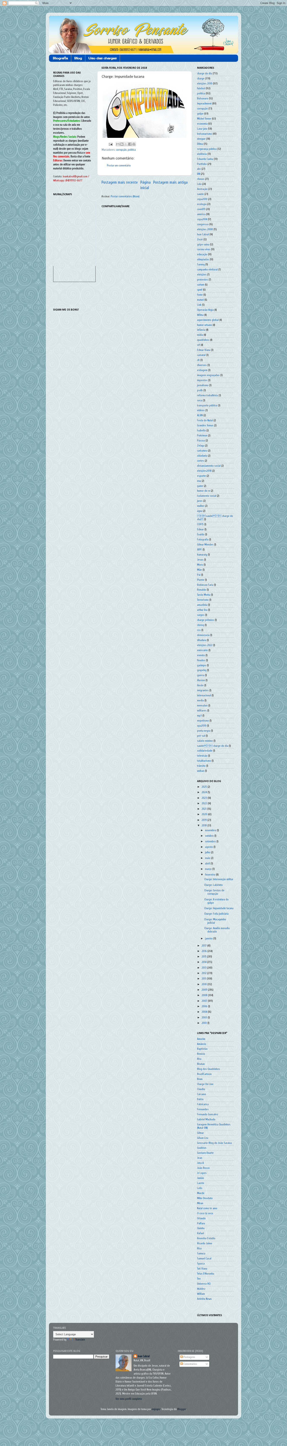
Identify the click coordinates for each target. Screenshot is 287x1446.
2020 (205, 814)
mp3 (199, 715)
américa (201, 214)
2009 (205, 990)
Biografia (60, 58)
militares (202, 710)
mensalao (202, 705)
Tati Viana (202, 1268)
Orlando (201, 1218)
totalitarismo (204, 761)
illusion (201, 680)
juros (200, 501)
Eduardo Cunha (205, 159)
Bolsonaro (202, 98)
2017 (204, 945)
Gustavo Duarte (205, 1153)
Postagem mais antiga (170, 182)
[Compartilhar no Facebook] (130, 144)
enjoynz (156, 1409)
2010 (204, 984)
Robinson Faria (205, 585)
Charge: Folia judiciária (216, 913)
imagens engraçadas (208, 375)
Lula (199, 184)
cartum (200, 284)
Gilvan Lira (202, 1138)
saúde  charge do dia (212, 746)
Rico (199, 1248)
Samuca (201, 1253)
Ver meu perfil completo (129, 1399)
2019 (204, 820)
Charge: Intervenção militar (218, 879)
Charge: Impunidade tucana (218, 908)
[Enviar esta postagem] (110, 144)
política (132, 149)
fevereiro (210, 874)
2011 (204, 978)
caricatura (202, 450)
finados (201, 660)
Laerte (200, 1183)
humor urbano (204, 325)
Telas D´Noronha (205, 1273)
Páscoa (201, 440)
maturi (200, 300)
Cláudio (201, 1089)
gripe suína (203, 244)
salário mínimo (205, 741)
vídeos (201, 410)
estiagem (202, 370)
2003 (205, 1017)
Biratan (201, 1064)
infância (201, 330)
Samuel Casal (204, 1258)
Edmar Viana (203, 350)
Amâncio (201, 1044)
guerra (200, 675)
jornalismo (202, 385)
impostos (202, 380)
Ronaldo (201, 589)
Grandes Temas (205, 425)
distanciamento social (209, 466)
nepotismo (203, 720)
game (200, 486)
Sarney (201, 264)
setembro (210, 841)
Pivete (200, 580)
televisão (202, 755)
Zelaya (200, 445)
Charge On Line (205, 1084)
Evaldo (200, 534)
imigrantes (203, 690)
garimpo (201, 665)
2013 (204, 967)
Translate (80, 1339)
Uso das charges (102, 58)
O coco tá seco (205, 1213)
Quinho (201, 1228)
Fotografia (202, 539)
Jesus (200, 559)
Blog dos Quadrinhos (208, 1069)
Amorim (201, 1039)
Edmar (200, 529)
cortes (200, 460)
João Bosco (203, 1168)
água (199, 511)
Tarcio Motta (203, 595)
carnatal (201, 355)
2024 (205, 792)
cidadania (202, 455)
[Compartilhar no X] (126, 144)
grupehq (201, 670)
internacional (204, 695)
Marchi (200, 1193)
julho (208, 852)
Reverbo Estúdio (206, 1238)
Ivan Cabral (203, 234)
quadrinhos (203, 340)
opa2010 (201, 725)
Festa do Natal (205, 420)
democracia (203, 635)
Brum (200, 1079)
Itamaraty (202, 554)
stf (198, 345)
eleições (202, 274)
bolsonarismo (204, 134)
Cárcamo (201, 1094)
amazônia (202, 605)
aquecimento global (208, 320)
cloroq (200, 625)
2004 (205, 1012)
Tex (198, 1278)
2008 (205, 995)
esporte (201, 476)
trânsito (201, 766)
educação (202, 254)
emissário (202, 650)
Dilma (200, 144)
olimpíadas (203, 259)
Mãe (199, 570)
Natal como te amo (207, 1208)
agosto (209, 847)
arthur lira (202, 610)
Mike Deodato (205, 1198)
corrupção (121, 149)
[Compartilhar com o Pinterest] (134, 144)
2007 (205, 1001)
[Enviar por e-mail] (118, 144)
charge (200, 78)
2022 (205, 803)
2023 (205, 798)
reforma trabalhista (207, 395)
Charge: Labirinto (213, 885)
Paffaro (201, 1223)
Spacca (201, 1263)
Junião (200, 1178)
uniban (200, 771)
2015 (204, 956)
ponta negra (203, 730)
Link (199, 305)
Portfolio (202, 164)
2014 (204, 962)
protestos (202, 279)
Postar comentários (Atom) (125, 196)
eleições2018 (204, 471)
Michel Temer (204, 118)
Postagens (189, 1357)
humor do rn (203, 491)
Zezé (200, 239)
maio (208, 858)
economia (202, 123)
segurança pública (207, 149)
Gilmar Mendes (205, 544)
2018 (204, 825)
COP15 (200, 524)
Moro (200, 564)
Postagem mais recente (119, 182)
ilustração (202, 189)
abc (199, 169)
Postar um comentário (119, 165)
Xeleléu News (204, 1299)
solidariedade (204, 750)
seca (199, 400)
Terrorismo (203, 600)
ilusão (200, 685)
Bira (199, 1059)
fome (200, 294)
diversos (202, 365)
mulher (200, 506)
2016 (204, 951)
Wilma (200, 315)
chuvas (200, 179)
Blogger (181, 1409)
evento (201, 655)
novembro (211, 830)
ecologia (202, 204)
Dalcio (200, 1099)
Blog (78, 58)
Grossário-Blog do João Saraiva (214, 1143)
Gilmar (200, 1133)
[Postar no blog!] (122, 144)
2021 (204, 809)
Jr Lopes (202, 1173)
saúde (200, 194)
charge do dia (204, 73)
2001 (204, 1023)
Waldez (201, 1289)
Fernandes (203, 1109)
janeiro (209, 938)
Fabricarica (203, 1104)
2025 (205, 787)
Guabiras (202, 1148)
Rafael (200, 1233)
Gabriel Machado (206, 1119)
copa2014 (202, 219)
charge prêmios (205, 620)
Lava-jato (202, 128)
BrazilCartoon (204, 1074)
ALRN (200, 415)
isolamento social (206, 496)
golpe (200, 113)
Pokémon (202, 435)
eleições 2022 (204, 645)
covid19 (201, 209)
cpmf (199, 289)
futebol (201, 88)
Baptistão (202, 1049)
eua (199, 481)
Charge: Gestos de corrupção (214, 892)
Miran (200, 1203)
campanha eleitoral (207, 269)
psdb (200, 390)
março (208, 869)
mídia (200, 335)
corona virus (203, 249)
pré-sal (201, 735)
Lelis (199, 1188)
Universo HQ (204, 1283)
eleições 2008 (205, 229)
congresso (203, 224)
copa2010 (202, 199)
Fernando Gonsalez (207, 1114)
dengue (201, 139)
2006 (205, 1006)
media (200, 700)
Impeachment (204, 103)
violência (202, 154)
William (201, 1294)
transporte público (207, 405)
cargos (200, 615)
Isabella (201, 430)
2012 (204, 973)
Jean (199, 1158)
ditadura (201, 640)
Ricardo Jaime (204, 1243)
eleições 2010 (204, 83)
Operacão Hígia (205, 310)
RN (198, 174)
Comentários (190, 1364)
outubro (209, 836)
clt (198, 360)
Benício (201, 1054)
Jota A (200, 1163)
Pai (198, 575)
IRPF (199, 549)
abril (208, 863)
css (199, 630)
